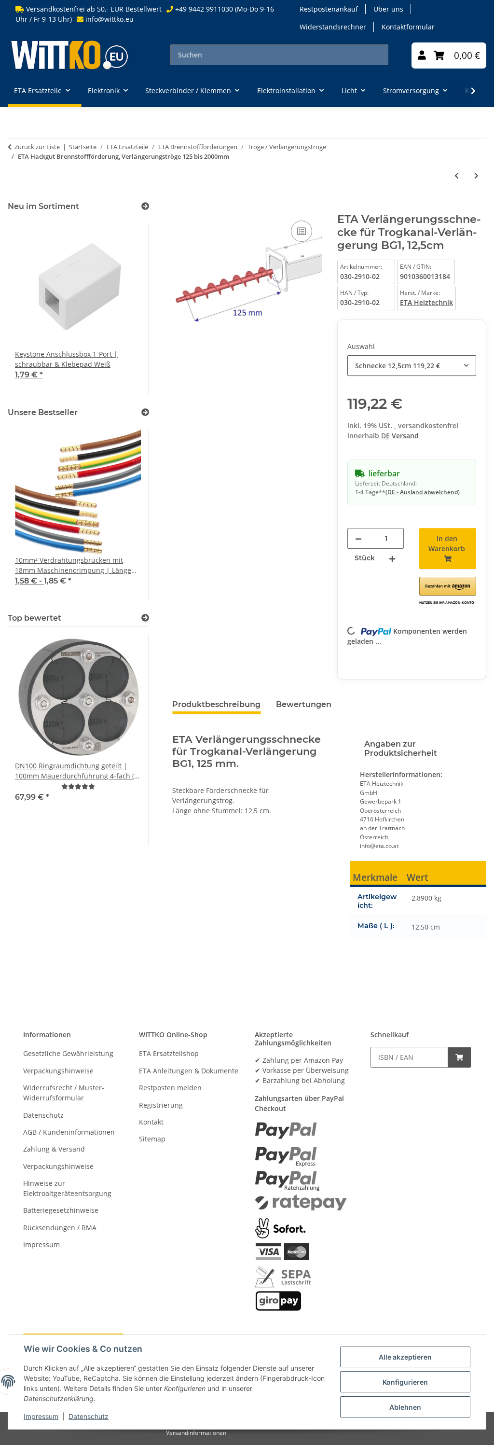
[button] (422, 55)
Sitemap (152, 1138)
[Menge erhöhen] (392, 558)
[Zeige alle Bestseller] (145, 412)
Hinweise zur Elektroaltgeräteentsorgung (67, 1188)
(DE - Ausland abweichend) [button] (422, 492)
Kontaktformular (408, 26)
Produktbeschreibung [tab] (216, 704)
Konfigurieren (405, 1382)
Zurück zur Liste (37, 146)
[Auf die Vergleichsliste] (301, 231)
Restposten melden (170, 1087)
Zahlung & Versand (54, 1148)
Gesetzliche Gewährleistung (68, 1053)
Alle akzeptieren (405, 1357)
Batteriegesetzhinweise (60, 1210)
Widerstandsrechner (333, 26)
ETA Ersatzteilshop (169, 1053)
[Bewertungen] (78, 786)
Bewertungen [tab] (303, 704)
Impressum (41, 1416)
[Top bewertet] (145, 618)
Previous (32, 309)
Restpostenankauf (329, 9)
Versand (405, 435)
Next (126, 309)
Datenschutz (89, 1416)
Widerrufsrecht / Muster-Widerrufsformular (63, 1092)
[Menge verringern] (358, 538)
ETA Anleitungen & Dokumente (188, 1070)
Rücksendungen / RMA (59, 1227)
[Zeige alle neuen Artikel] (145, 206)
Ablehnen (405, 1407)
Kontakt (151, 1121)
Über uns (388, 9)
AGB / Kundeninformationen (69, 1132)
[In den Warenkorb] (180, 207)
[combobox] (411, 365)
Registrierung (161, 1105)
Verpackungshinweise (58, 1070)
